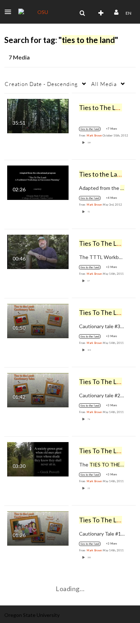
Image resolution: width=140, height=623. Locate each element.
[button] (10, 12)
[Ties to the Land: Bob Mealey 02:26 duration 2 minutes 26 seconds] (38, 182)
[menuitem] (82, 13)
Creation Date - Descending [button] (41, 84)
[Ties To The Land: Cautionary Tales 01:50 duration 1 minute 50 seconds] (38, 320)
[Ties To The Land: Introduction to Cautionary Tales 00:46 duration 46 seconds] (38, 251)
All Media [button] (104, 84)
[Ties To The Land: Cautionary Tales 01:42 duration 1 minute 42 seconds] (38, 389)
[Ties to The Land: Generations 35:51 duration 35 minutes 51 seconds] (38, 115)
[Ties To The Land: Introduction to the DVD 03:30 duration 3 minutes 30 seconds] (38, 458)
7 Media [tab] (19, 57)
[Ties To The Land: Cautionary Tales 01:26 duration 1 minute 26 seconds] (38, 527)
